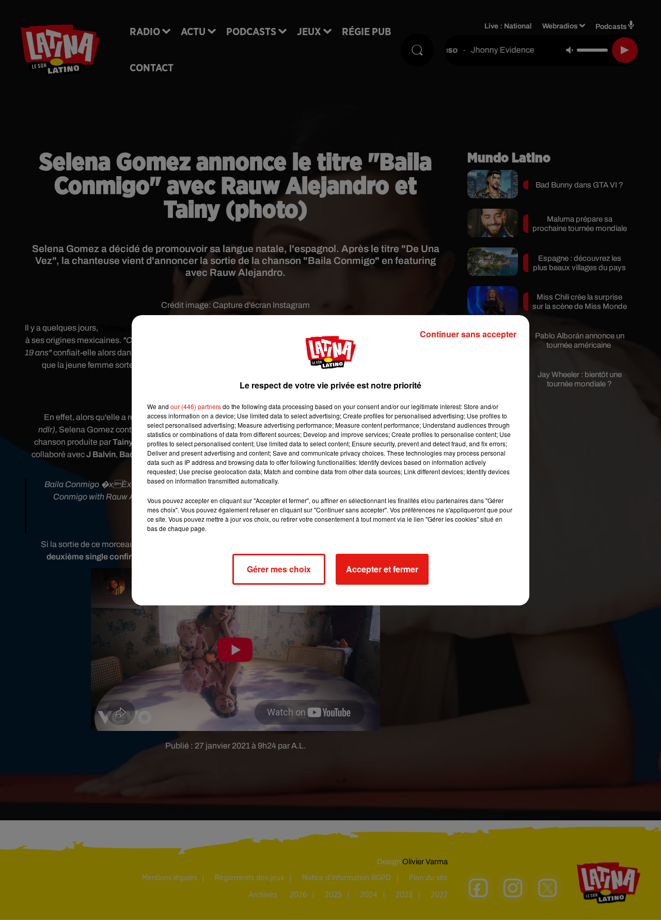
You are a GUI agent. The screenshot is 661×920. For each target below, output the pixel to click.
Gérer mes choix (279, 569)
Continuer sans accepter (468, 334)
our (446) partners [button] (195, 406)
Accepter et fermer (382, 569)
